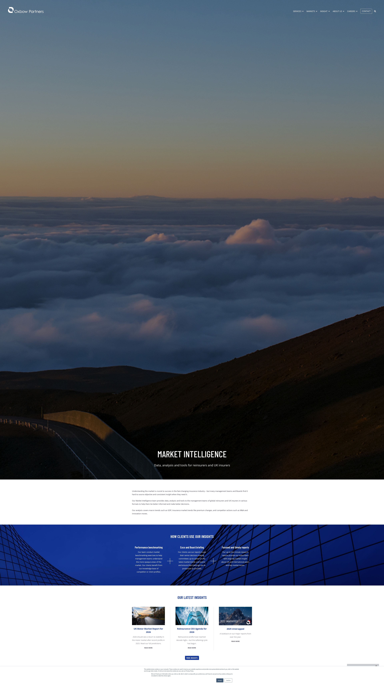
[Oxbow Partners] (26, 10)
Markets (310, 11)
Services (297, 11)
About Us (337, 11)
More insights (192, 658)
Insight (324, 11)
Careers (351, 11)
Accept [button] (220, 680)
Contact (366, 11)
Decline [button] (228, 680)
